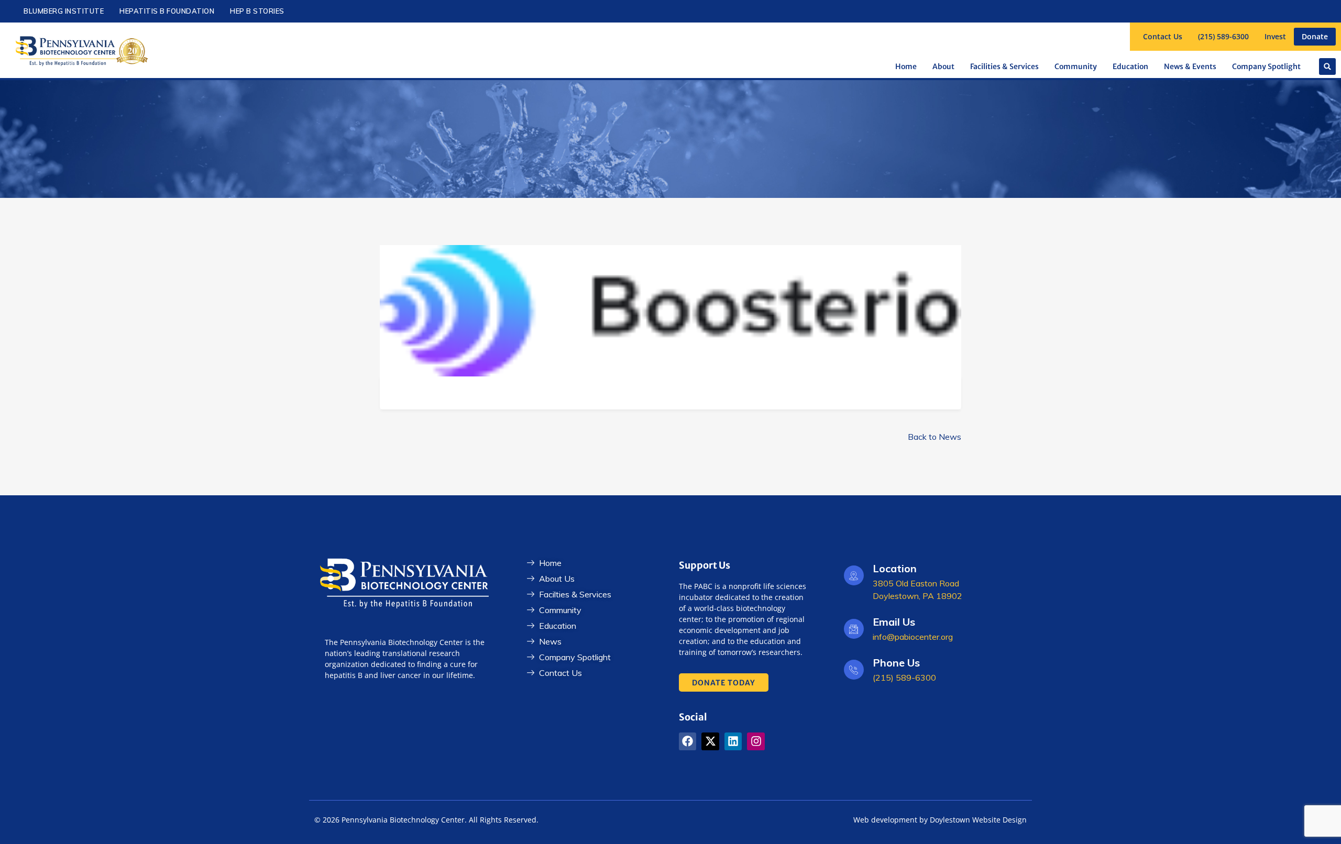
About (943, 66)
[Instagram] (756, 741)
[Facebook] (688, 741)
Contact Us (1162, 36)
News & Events (1190, 66)
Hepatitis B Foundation (166, 11)
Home (906, 66)
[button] (1327, 66)
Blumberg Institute (64, 11)
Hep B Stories (257, 11)
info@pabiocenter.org (913, 636)
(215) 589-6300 (1223, 36)
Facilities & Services (1004, 66)
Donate (1315, 36)
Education (1130, 66)
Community (1075, 66)
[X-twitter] (710, 741)
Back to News (934, 436)
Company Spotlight (1266, 66)
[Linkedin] (733, 741)
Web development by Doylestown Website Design (940, 820)
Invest (1275, 36)
